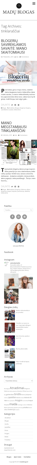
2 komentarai (23, 135)
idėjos (28, 189)
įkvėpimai (4, 191)
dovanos (19, 391)
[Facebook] (15, 105)
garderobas (10, 394)
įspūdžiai (12, 397)
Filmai (24, 391)
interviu (6, 397)
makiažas (29, 405)
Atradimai (11, 108)
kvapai (9, 191)
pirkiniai (20, 407)
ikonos (23, 394)
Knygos (7, 433)
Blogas (4, 108)
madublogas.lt (24, 462)
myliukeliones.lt (9, 448)
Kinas (6, 430)
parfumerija (20, 191)
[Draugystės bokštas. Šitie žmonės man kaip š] (11, 296)
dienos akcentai (13, 391)
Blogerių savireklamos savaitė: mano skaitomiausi (14, 46)
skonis (30, 407)
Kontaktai (27, 457)
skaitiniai (27, 191)
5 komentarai (25, 57)
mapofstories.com (9, 450)
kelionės (27, 397)
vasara (17, 409)
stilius (6, 409)
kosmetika (25, 400)
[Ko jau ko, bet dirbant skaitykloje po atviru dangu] (11, 281)
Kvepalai (14, 191)
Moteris (6, 407)
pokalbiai (26, 407)
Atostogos (6, 388)
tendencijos (12, 409)
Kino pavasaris (11, 400)
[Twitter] (12, 105)
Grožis (17, 394)
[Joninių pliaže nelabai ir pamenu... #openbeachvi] (25, 281)
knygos (18, 400)
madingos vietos (22, 405)
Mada (6, 437)
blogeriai (22, 108)
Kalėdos (18, 397)
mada (13, 404)
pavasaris (16, 407)
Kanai (22, 397)
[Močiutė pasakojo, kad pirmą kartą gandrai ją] (25, 296)
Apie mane (17, 457)
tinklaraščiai (17, 110)
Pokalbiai (7, 440)
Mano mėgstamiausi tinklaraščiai (14, 126)
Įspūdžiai (7, 427)
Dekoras (23, 189)
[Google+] (18, 105)
